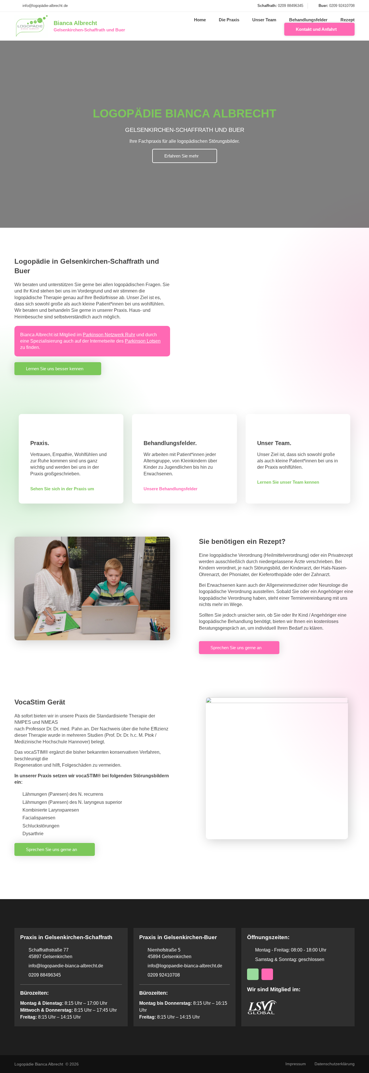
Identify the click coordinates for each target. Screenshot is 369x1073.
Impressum (295, 1063)
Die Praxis (229, 19)
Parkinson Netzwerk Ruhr (109, 334)
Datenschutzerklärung (335, 1063)
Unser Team (264, 19)
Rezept (347, 19)
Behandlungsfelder (308, 19)
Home (200, 19)
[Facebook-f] (267, 974)
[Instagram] (253, 974)
